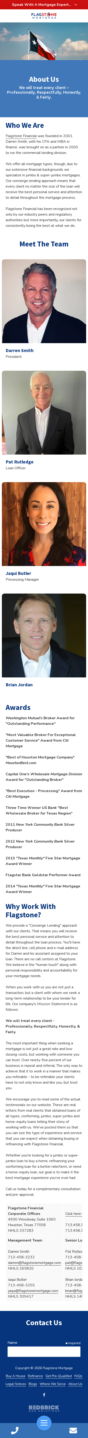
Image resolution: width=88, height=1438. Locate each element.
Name (12, 1342)
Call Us (15, 1430)
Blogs (33, 1384)
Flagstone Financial (21, 136)
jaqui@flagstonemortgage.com (33, 1290)
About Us (75, 1384)
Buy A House (15, 1376)
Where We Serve (53, 1384)
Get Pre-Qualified (59, 1376)
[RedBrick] (44, 1408)
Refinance (35, 1376)
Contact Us (73, 1430)
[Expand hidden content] (76, 4)
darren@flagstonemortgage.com (34, 1262)
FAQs (78, 1376)
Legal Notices (16, 1384)
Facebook (44, 1394)
